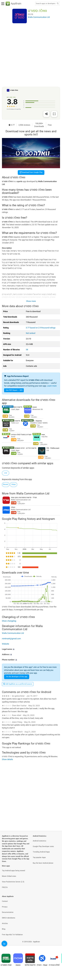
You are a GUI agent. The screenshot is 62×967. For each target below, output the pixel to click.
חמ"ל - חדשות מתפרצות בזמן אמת (24, 498)
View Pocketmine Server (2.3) (13, 882)
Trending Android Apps (41, 852)
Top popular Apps (39, 857)
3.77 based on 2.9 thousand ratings (41, 328)
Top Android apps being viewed (13, 871)
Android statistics (39, 841)
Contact (5, 901)
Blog (3, 929)
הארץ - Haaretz (36, 421)
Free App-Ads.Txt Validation (12, 935)
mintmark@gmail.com (11, 638)
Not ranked (30, 333)
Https (13, 484)
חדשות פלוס (15, 421)
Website (5, 644)
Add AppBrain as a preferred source (18, 684)
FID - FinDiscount (52, 448)
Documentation (7, 912)
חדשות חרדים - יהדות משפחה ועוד (23, 448)
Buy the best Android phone (43, 863)
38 (27, 349)
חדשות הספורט (16, 407)
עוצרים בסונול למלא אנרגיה (21, 435)
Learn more (52, 386)
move (35, 407)
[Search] (57, 4)
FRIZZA (5, 887)
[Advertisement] (31, 55)
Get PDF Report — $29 (14, 390)
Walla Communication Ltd (32, 493)
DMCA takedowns (8, 918)
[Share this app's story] (46, 114)
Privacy (4, 907)
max (43, 435)
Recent (5, 484)
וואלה (13, 507)
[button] (31, 649)
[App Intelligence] (4, 943)
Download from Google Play (31, 172)
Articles (5, 923)
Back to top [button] (56, 945)
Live (5, 473)
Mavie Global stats (9, 876)
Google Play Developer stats (43, 846)
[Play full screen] (54, 114)
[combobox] (45, 3)
